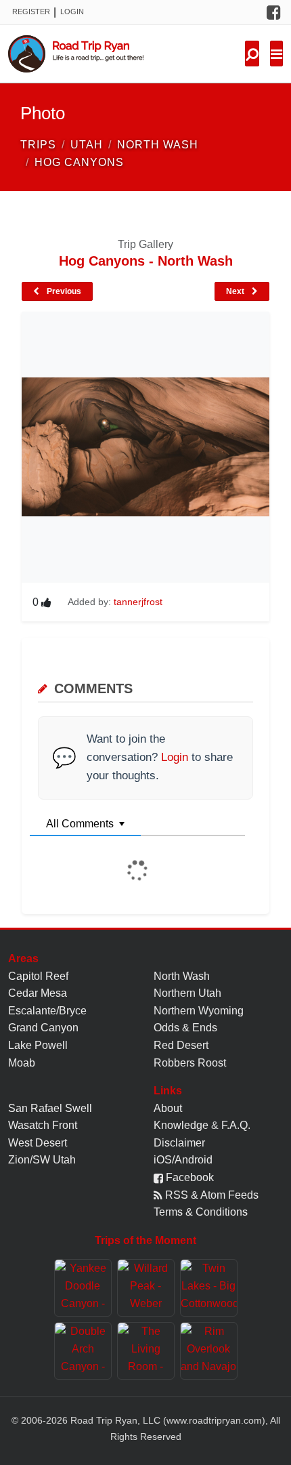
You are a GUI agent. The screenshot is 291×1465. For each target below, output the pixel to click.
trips (38, 144)
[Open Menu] (276, 53)
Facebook (188, 1177)
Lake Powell (38, 1045)
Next (236, 291)
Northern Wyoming (199, 1010)
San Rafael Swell (50, 1108)
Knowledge (181, 1125)
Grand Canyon (43, 1027)
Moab (21, 1063)
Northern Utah (187, 993)
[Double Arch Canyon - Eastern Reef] (83, 1351)
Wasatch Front (42, 1125)
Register (31, 11)
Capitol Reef (38, 976)
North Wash (182, 976)
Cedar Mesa (37, 993)
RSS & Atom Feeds (210, 1195)
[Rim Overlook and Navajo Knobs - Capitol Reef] (209, 1351)
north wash (157, 144)
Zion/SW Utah (42, 1159)
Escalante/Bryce (47, 1010)
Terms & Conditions (201, 1212)
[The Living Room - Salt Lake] (146, 1351)
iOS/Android (183, 1159)
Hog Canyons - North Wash (146, 260)
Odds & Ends (185, 1027)
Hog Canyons (79, 162)
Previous (63, 291)
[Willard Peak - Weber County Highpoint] (146, 1288)
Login (72, 11)
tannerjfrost (138, 601)
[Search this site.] (252, 53)
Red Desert (181, 1045)
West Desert (37, 1143)
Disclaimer (179, 1143)
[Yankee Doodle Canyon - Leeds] (83, 1288)
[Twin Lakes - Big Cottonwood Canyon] (209, 1288)
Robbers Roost (190, 1063)
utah (86, 144)
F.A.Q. (235, 1125)
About (168, 1108)
